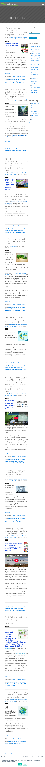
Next (10, 753)
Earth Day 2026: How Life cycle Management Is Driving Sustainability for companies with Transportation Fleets (16, 93)
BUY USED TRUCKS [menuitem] (41, 0)
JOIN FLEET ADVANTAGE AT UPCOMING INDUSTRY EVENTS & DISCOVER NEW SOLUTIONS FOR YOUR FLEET (17, 165)
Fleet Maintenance (15, 309)
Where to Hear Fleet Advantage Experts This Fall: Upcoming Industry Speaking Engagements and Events (16, 31)
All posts (6, 753)
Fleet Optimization (16, 150)
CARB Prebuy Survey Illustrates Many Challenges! (16, 618)
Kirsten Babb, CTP (13, 246)
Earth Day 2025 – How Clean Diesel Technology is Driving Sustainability (15, 319)
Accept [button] (20, 764)
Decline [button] (25, 764)
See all (30, 122)
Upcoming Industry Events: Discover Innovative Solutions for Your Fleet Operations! (16, 530)
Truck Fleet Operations (20, 82)
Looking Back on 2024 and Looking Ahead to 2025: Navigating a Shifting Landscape (15, 473)
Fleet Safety (7, 81)
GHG (13, 82)
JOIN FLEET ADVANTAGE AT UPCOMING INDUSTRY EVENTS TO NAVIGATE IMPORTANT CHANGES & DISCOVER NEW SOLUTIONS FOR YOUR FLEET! (16, 384)
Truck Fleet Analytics (16, 148)
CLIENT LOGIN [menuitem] (34, 0)
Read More (7, 73)
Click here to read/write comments (18, 76)
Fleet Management (15, 81)
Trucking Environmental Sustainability (17, 79)
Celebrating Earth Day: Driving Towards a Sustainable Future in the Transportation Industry (16, 694)
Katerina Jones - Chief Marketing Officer (18, 622)
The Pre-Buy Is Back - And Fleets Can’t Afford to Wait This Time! (15, 241)
